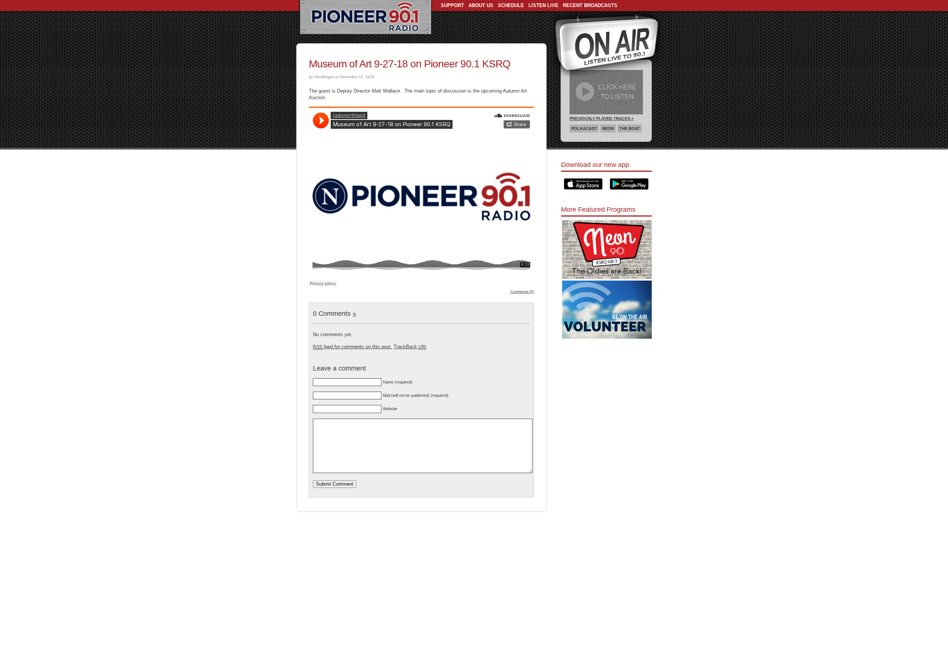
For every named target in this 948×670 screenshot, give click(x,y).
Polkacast (584, 128)
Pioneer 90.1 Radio (365, 18)
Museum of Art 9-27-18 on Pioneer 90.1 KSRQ (409, 64)
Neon (608, 128)
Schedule (511, 5)
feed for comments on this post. (352, 346)
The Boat (629, 128)
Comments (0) (522, 291)
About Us (480, 5)
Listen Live (543, 5)
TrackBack (410, 346)
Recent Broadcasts (590, 5)
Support (452, 5)
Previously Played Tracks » (602, 118)
